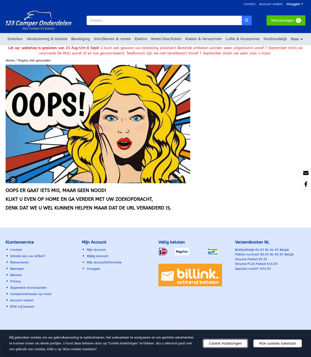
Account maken (271, 4)
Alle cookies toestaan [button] (277, 343)
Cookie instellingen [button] (225, 343)
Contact (249, 4)
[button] (286, 20)
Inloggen (293, 4)
